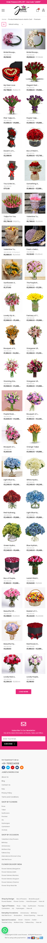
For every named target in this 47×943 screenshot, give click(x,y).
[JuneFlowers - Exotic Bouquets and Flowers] (21, 10)
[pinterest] (22, 767)
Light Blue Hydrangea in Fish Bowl (18, 480)
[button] (5, 930)
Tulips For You (10, 216)
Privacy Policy (7, 793)
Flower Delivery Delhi (9, 872)
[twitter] (8, 767)
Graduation (18, 915)
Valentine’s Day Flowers (10, 839)
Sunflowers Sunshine (13, 282)
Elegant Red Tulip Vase (37, 85)
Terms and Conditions (10, 797)
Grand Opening (29, 915)
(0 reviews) (16, 252)
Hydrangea (6, 823)
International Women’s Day (11, 856)
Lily (3, 820)
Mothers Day (6, 849)
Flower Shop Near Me (9, 885)
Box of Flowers (22, 899)
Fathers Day (6, 853)
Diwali (20, 920)
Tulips (4, 810)
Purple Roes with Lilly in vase (16, 414)
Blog (3, 781)
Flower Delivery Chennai (10, 882)
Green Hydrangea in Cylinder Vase (19, 545)
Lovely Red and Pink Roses (15, 677)
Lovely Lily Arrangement (14, 315)
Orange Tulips (33, 447)
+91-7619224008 (10, 763)
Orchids (4, 830)
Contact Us (6, 785)
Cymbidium (6, 826)
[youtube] (17, 767)
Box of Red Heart (34, 151)
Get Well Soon (7, 859)
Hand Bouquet (31, 901)
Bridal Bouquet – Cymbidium (16, 52)
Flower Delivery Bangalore (11, 869)
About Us (5, 777)
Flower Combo (19, 901)
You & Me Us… (10, 183)
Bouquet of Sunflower (13, 348)
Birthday (4, 842)
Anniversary (6, 846)
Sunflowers (6, 813)
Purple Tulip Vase (34, 118)
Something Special (35, 183)
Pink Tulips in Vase (12, 118)
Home (4, 19)
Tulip (24, 906)
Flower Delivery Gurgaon (10, 879)
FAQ (3, 789)
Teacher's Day (7, 922)
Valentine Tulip (10, 249)
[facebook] (3, 767)
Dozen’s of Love (10, 151)
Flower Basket (6, 901)
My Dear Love (9, 85)
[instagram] (12, 767)
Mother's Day (18, 922)
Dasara (27, 920)
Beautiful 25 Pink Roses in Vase (17, 611)
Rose (3, 806)
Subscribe (8, 744)
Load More (23, 692)
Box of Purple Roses (12, 578)
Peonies (4, 816)
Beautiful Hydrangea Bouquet (17, 644)
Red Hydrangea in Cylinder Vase (18, 512)
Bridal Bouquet (34, 899)
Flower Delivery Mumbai (10, 875)
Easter (34, 920)
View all (41, 901)
